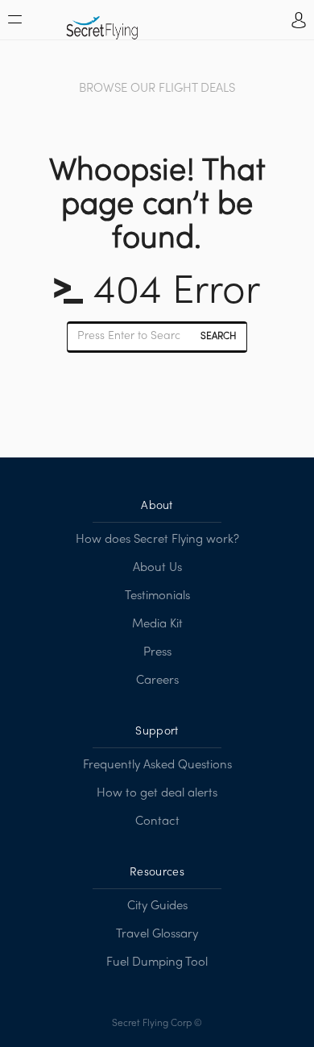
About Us (157, 567)
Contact (157, 821)
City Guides (157, 906)
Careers (157, 680)
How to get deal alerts (157, 793)
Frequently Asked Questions (157, 765)
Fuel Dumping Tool (157, 962)
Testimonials (157, 596)
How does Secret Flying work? (157, 539)
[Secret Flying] (102, 22)
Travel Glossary (157, 934)
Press (157, 652)
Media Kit (157, 624)
